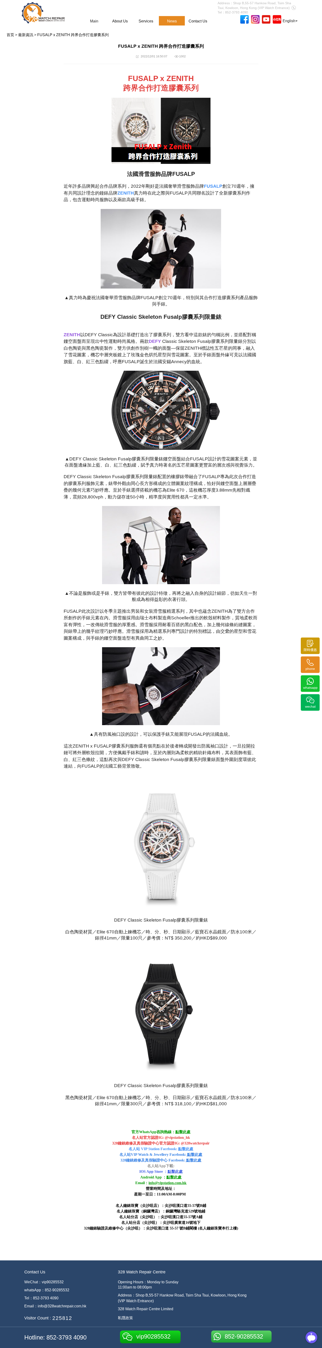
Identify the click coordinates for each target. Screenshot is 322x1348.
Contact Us (198, 21)
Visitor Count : (37, 1318)
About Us (120, 21)
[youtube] (266, 19)
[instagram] (255, 19)
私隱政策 (125, 1318)
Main (94, 21)
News (172, 21)
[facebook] (244, 19)
